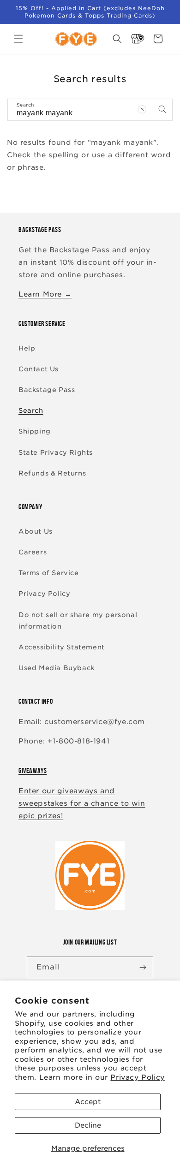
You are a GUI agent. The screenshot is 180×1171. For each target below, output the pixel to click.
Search (30, 410)
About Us (35, 531)
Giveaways (32, 770)
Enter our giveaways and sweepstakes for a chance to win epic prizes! (81, 803)
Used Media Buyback (56, 668)
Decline (88, 1125)
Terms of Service (48, 573)
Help (26, 348)
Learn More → (45, 294)
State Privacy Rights (55, 452)
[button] (18, 39)
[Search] (162, 109)
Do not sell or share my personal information (77, 620)
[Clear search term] (142, 109)
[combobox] (90, 109)
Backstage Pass (46, 389)
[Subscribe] (142, 967)
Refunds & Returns (52, 473)
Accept (88, 1102)
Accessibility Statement (61, 647)
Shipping (34, 431)
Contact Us (38, 369)
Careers (32, 552)
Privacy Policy (137, 1077)
